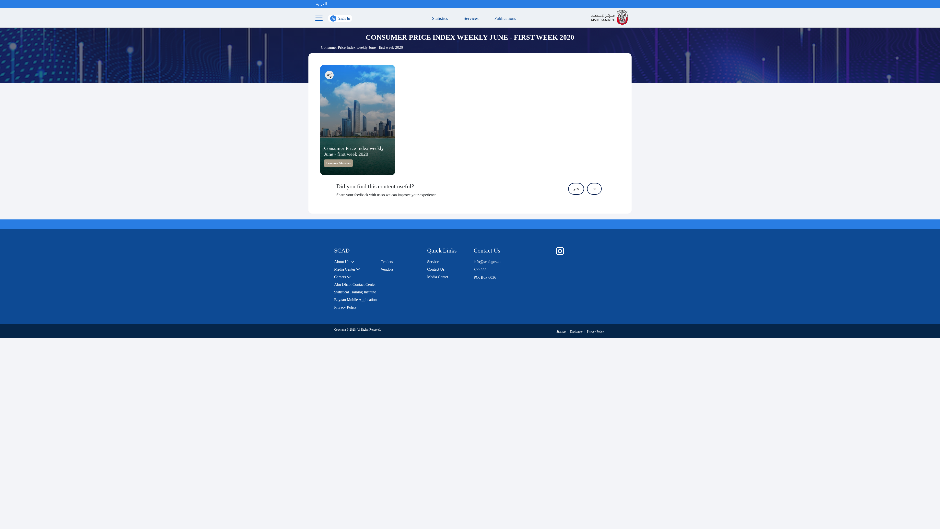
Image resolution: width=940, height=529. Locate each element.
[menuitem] (344, 262)
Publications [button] (504, 18)
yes (576, 189)
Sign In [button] (344, 18)
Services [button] (470, 18)
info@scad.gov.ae (487, 262)
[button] (331, 4)
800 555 (480, 269)
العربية (321, 4)
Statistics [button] (439, 18)
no (594, 189)
